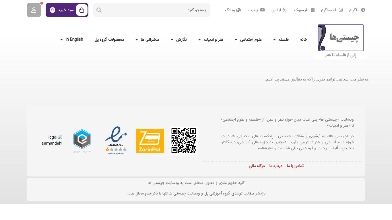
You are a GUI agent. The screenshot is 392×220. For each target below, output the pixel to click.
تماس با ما (295, 166)
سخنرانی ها (150, 39)
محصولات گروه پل (109, 39)
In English (74, 39)
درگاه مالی (257, 166)
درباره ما (275, 166)
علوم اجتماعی (251, 39)
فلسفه (284, 39)
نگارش (181, 39)
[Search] (99, 10)
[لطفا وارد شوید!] (34, 10)
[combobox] (157, 10)
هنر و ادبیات (213, 39)
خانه (303, 39)
